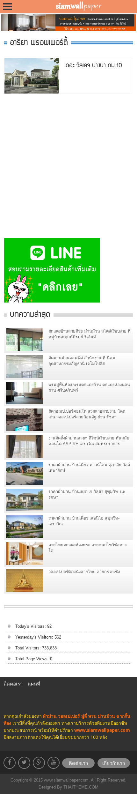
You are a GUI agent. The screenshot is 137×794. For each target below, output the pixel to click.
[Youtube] (53, 763)
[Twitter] (24, 763)
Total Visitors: (28, 648)
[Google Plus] (39, 763)
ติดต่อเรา (13, 683)
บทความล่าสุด (30, 313)
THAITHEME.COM (80, 787)
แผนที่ (34, 683)
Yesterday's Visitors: (34, 637)
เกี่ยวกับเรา (113, 763)
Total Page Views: (32, 658)
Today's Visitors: (31, 626)
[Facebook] (10, 763)
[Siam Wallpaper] (77, 6)
